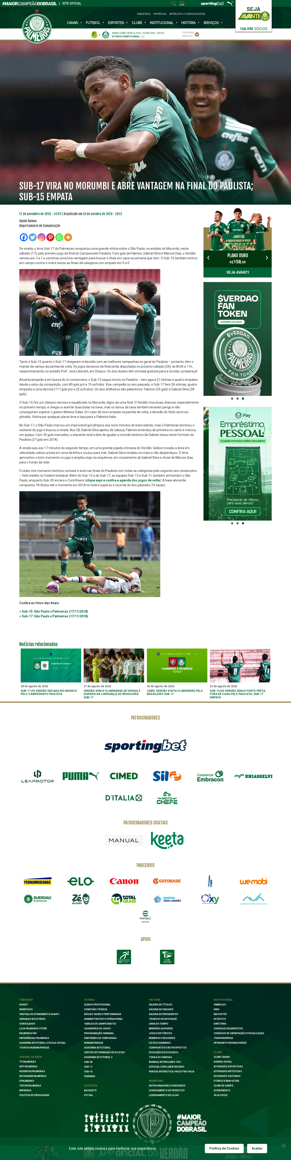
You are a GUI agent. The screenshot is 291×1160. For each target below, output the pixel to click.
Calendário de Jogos (97, 1028)
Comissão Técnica (95, 1009)
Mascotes (220, 1014)
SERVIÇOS (211, 23)
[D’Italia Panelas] (124, 797)
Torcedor (26, 999)
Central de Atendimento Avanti (39, 1014)
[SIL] (167, 776)
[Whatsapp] (59, 237)
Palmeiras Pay (28, 1033)
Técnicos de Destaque (163, 1019)
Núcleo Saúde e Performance (102, 1014)
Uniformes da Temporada (100, 1038)
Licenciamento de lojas (164, 1095)
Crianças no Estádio (32, 1019)
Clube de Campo (223, 1085)
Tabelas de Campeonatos (100, 1024)
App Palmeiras (28, 1066)
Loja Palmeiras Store (33, 1028)
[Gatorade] (167, 881)
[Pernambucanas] (37, 881)
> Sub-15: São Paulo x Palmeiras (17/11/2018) (53, 611)
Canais (72, 23)
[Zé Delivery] (80, 898)
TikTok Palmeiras (30, 1085)
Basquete (90, 1090)
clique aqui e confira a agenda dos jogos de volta (123, 480)
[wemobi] (253, 881)
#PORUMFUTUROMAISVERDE (230, 1043)
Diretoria (220, 1024)
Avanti (23, 1004)
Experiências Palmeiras (34, 1038)
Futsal (88, 1095)
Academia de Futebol (97, 1047)
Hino (216, 1009)
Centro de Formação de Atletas (104, 1052)
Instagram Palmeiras (32, 1076)
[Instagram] (41, 237)
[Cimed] (124, 776)
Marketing (156, 1080)
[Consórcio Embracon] (210, 776)
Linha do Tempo (158, 1024)
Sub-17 (88, 1067)
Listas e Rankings (160, 1043)
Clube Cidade (222, 1057)
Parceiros (144, 14)
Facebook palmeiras (32, 1071)
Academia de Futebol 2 (98, 1057)
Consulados (27, 1024)
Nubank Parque (93, 1043)
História (188, 23)
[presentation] (208, 257)
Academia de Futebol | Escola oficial (42, 1043)
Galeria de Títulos (160, 1004)
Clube (137, 23)
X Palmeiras (26, 1081)
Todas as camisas (160, 1057)
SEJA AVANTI (237, 272)
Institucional (223, 999)
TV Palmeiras (27, 1062)
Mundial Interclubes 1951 (165, 1062)
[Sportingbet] (145, 746)
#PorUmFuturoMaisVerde (187, 14)
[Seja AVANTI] (254, 13)
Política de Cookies (224, 1148)
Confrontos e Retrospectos (168, 1047)
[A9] (210, 881)
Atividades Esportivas (228, 1066)
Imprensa (159, 14)
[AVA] (253, 899)
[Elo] (80, 881)
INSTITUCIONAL (161, 23)
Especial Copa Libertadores (166, 1067)
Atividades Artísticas (228, 1071)
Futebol (93, 23)
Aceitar (257, 1148)
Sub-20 (88, 1062)
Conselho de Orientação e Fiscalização (239, 1033)
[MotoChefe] (167, 797)
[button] (232, 398)
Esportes (116, 23)
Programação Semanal (99, 1033)
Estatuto (220, 1019)
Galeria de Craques (161, 1009)
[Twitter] (33, 237)
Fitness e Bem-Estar (226, 1081)
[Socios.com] (37, 899)
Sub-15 (88, 1071)
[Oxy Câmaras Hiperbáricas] (210, 899)
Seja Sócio (221, 1095)
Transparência (223, 1038)
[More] (68, 237)
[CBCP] (167, 957)
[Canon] (124, 881)
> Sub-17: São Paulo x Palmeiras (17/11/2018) (53, 616)
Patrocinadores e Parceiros (167, 1085)
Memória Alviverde (161, 1028)
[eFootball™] (145, 916)
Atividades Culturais (227, 1076)
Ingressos (26, 1009)
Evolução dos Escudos (163, 1052)
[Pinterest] (50, 237)
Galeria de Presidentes (163, 1014)
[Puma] (80, 776)
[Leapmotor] (37, 776)
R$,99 (237, 259)
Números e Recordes (162, 1038)
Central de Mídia (30, 1057)
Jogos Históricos (160, 1033)
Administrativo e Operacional (103, 1019)
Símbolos (220, 1004)
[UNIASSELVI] (253, 776)
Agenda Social (223, 1062)
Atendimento (222, 1090)
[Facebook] (24, 237)
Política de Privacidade (34, 1095)
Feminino (89, 1076)
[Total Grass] (124, 899)
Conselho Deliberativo (228, 1028)
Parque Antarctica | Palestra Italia (171, 1071)
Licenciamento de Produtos (167, 1090)
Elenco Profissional (97, 1004)
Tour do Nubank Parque (34, 1047)
